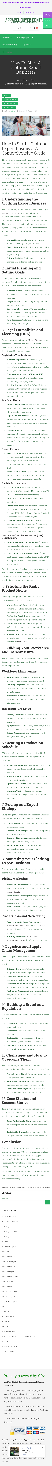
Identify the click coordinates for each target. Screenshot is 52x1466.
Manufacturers (8, 1316)
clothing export (22, 1187)
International (7, 37)
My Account (27, 44)
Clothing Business (10, 99)
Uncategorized (8, 1351)
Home (18, 80)
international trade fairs (17, 925)
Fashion (5, 1251)
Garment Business (10, 103)
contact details (13, 892)
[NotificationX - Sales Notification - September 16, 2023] (26, 1451)
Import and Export (9, 1301)
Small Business (8, 1331)
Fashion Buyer (8, 1271)
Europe (5, 1241)
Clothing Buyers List (25, 37)
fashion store (7, 1281)
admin (13, 111)
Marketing (6, 1321)
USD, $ (18, 28)
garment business (33, 1187)
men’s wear (22, 641)
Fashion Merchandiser (11, 1276)
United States (34, 340)
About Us (20, 13)
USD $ (46, 15)
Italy (3, 1306)
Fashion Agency (8, 1256)
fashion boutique (9, 1261)
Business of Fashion (10, 1221)
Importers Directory (9, 44)
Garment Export (29, 80)
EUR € (46, 20)
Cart (31, 28)
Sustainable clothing (10, 1346)
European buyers (9, 1246)
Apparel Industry (11, 1187)
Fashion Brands (8, 1266)
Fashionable (7, 1286)
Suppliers (6, 1341)
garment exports (45, 1187)
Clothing (6, 96)
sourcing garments (10, 213)
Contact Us (27, 13)
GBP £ (46, 26)
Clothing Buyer (8, 1236)
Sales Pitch (6, 1326)
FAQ (34, 13)
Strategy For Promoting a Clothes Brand (18, 1336)
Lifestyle (5, 1311)
